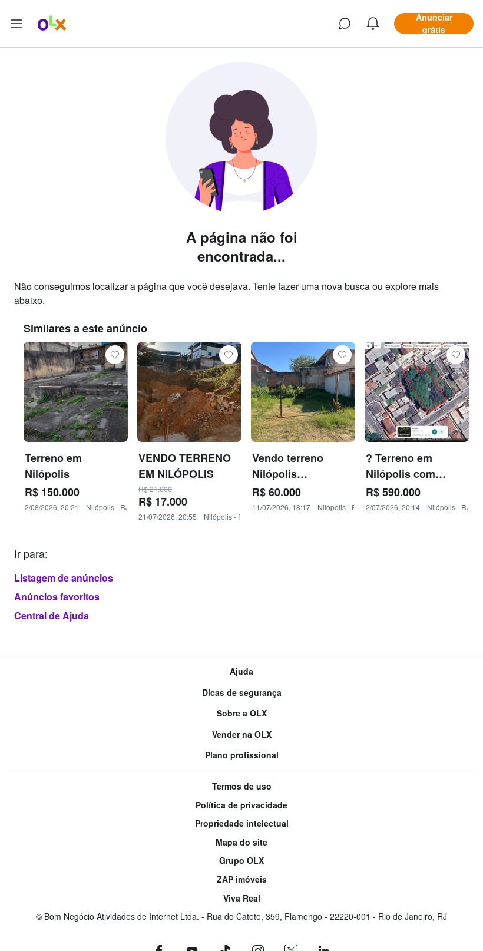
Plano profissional (242, 755)
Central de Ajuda (51, 615)
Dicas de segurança (242, 692)
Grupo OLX (241, 860)
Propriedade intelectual (242, 823)
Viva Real (241, 898)
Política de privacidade (241, 805)
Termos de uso (242, 786)
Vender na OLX (242, 734)
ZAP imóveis (242, 879)
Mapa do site (241, 842)
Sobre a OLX (242, 713)
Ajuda (241, 671)
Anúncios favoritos (57, 596)
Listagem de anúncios (63, 578)
